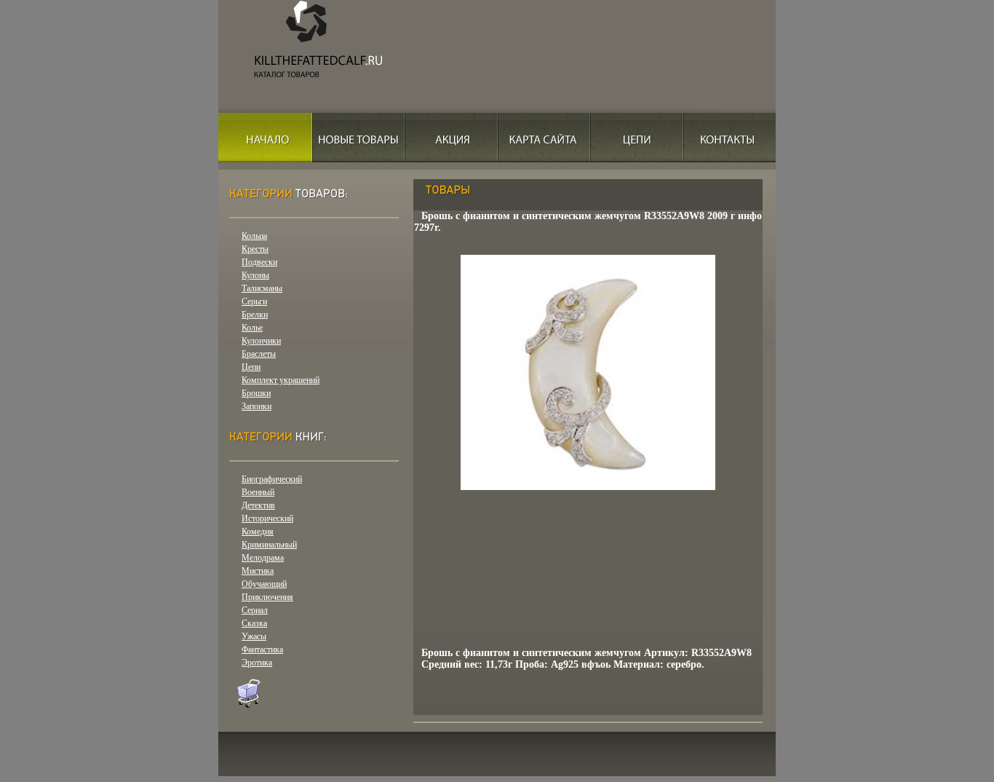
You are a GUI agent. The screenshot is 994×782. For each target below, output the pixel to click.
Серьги (254, 301)
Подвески (259, 262)
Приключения (267, 597)
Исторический (267, 518)
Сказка (254, 623)
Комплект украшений (280, 380)
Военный (258, 492)
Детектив (258, 505)
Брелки (255, 314)
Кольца (254, 236)
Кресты (255, 249)
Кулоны (255, 275)
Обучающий (264, 584)
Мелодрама (263, 558)
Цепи (251, 367)
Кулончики (261, 341)
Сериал (255, 610)
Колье (252, 328)
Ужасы (254, 636)
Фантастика (262, 649)
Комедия (258, 531)
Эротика (257, 662)
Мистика (258, 571)
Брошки (256, 393)
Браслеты (259, 354)
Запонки (256, 406)
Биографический (272, 479)
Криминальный (269, 545)
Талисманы (262, 288)
